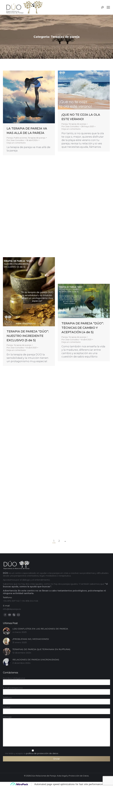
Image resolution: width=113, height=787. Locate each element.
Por (15, 140)
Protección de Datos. (79, 776)
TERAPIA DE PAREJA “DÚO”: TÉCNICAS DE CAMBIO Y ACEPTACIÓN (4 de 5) (83, 328)
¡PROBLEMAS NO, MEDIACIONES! (31, 639)
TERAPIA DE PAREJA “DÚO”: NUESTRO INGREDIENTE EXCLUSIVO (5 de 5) (28, 336)
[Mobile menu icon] (108, 7)
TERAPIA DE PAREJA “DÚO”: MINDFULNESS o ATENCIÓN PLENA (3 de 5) (83, 408)
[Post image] (6, 631)
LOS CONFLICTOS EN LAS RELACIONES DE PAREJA (40, 628)
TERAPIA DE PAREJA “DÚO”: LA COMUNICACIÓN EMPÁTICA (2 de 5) (28, 417)
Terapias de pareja (36, 138)
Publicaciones (20, 138)
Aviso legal (62, 776)
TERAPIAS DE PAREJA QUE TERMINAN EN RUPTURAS (41, 649)
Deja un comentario (16, 143)
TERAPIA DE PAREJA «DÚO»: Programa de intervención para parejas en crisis (28, 499)
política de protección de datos (42, 753)
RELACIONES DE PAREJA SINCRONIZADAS (36, 659)
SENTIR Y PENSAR (20, 215)
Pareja (10, 138)
